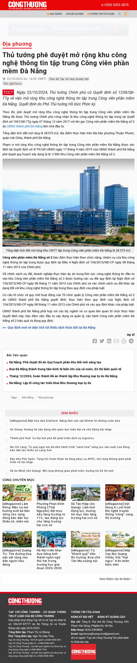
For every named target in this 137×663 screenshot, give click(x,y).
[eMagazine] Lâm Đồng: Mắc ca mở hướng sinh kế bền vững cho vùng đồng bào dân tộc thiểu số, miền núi (16, 512)
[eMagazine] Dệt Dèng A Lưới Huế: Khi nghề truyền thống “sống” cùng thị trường (119, 511)
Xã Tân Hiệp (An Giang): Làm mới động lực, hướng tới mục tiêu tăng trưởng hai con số (84, 511)
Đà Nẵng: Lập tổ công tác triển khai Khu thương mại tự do (50, 383)
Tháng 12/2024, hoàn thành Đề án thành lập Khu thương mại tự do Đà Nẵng (63, 376)
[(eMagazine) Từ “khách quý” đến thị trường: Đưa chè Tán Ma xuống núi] (85, 540)
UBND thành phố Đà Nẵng (24, 126)
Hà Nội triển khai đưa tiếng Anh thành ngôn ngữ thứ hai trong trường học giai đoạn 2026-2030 (49, 559)
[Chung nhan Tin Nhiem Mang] (83, 651)
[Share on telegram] (131, 341)
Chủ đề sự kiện (74, 14)
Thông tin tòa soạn (102, 14)
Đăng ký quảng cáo (111, 616)
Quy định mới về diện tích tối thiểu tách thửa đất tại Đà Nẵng (51, 327)
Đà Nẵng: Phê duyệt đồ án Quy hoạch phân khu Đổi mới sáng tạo (55, 362)
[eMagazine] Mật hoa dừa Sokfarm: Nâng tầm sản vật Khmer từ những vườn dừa (65, 420)
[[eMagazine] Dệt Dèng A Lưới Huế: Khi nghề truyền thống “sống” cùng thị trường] (119, 493)
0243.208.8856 (93, 629)
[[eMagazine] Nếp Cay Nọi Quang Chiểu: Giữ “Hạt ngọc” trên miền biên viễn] (119, 540)
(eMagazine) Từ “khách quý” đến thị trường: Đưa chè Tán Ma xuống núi (85, 556)
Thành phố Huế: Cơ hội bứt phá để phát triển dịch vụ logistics (52, 438)
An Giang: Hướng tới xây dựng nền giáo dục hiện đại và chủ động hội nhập (61, 429)
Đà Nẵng (29, 397)
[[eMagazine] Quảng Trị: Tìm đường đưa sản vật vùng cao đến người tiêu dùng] (17, 540)
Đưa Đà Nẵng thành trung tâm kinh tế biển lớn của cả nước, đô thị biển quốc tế (65, 369)
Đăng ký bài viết (82, 616)
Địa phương (17, 44)
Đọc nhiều (55, 14)
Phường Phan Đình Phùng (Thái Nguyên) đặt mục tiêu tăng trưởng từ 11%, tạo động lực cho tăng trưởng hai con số (51, 514)
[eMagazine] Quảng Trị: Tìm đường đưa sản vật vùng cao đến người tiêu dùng (17, 557)
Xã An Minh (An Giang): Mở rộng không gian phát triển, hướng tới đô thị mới (62, 470)
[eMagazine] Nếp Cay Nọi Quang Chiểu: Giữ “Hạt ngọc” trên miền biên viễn (117, 557)
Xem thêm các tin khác (115, 579)
